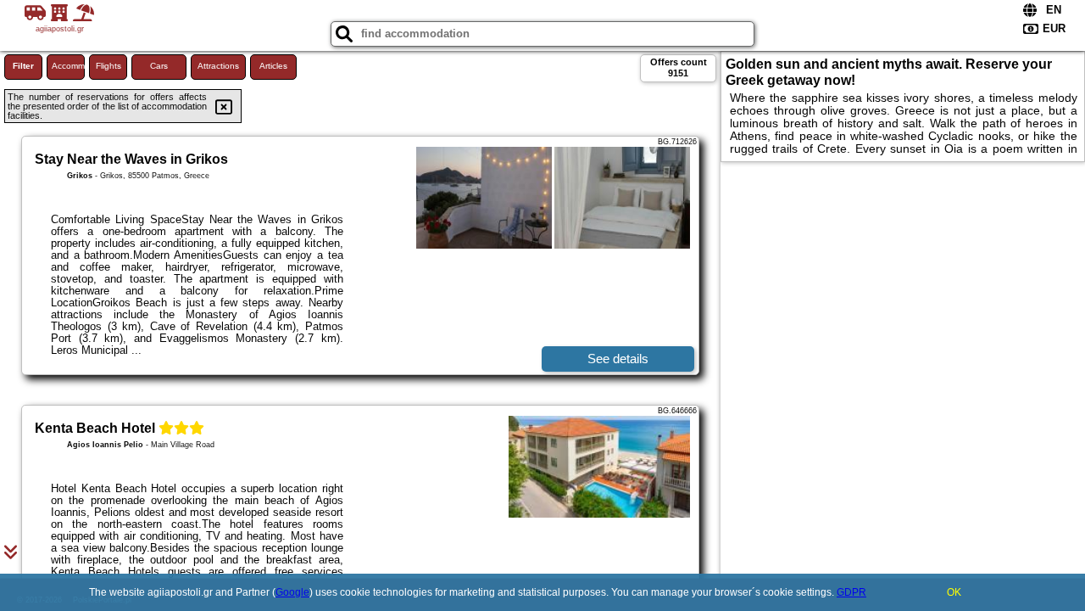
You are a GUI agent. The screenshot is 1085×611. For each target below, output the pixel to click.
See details (617, 358)
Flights (108, 65)
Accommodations (68, 65)
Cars (159, 65)
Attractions (218, 65)
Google (292, 592)
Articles (273, 65)
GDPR (851, 592)
